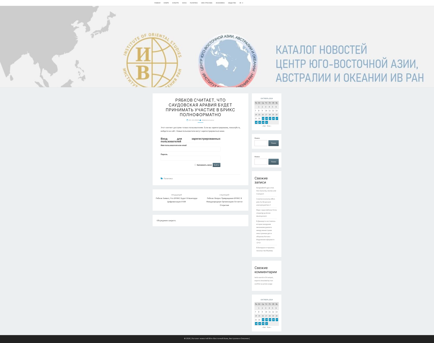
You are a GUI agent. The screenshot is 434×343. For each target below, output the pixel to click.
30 (263, 122)
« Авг (264, 126)
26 (273, 118)
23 (263, 118)
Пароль (164, 154)
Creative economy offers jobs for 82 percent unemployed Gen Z (265, 202)
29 (260, 122)
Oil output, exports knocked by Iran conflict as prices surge (264, 280)
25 (270, 118)
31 (266, 122)
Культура (175, 3)
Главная (157, 3)
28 (256, 122)
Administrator (208, 120)
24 (266, 118)
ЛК (240, 3)
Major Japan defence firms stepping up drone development (266, 213)
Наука (184, 3)
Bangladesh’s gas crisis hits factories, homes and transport (266, 191)
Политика (194, 3)
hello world (259, 277)
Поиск (257, 138)
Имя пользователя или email (173, 145)
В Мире (166, 3)
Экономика (220, 3)
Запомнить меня (204, 165)
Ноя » (269, 126)
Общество (232, 3)
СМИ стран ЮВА (206, 3)
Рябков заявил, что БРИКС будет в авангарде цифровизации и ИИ (176, 198)
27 (277, 118)
